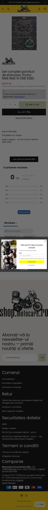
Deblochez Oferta (31, 261)
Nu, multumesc (31, 265)
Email (20, 253)
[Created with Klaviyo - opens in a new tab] (24, 270)
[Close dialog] (45, 241)
